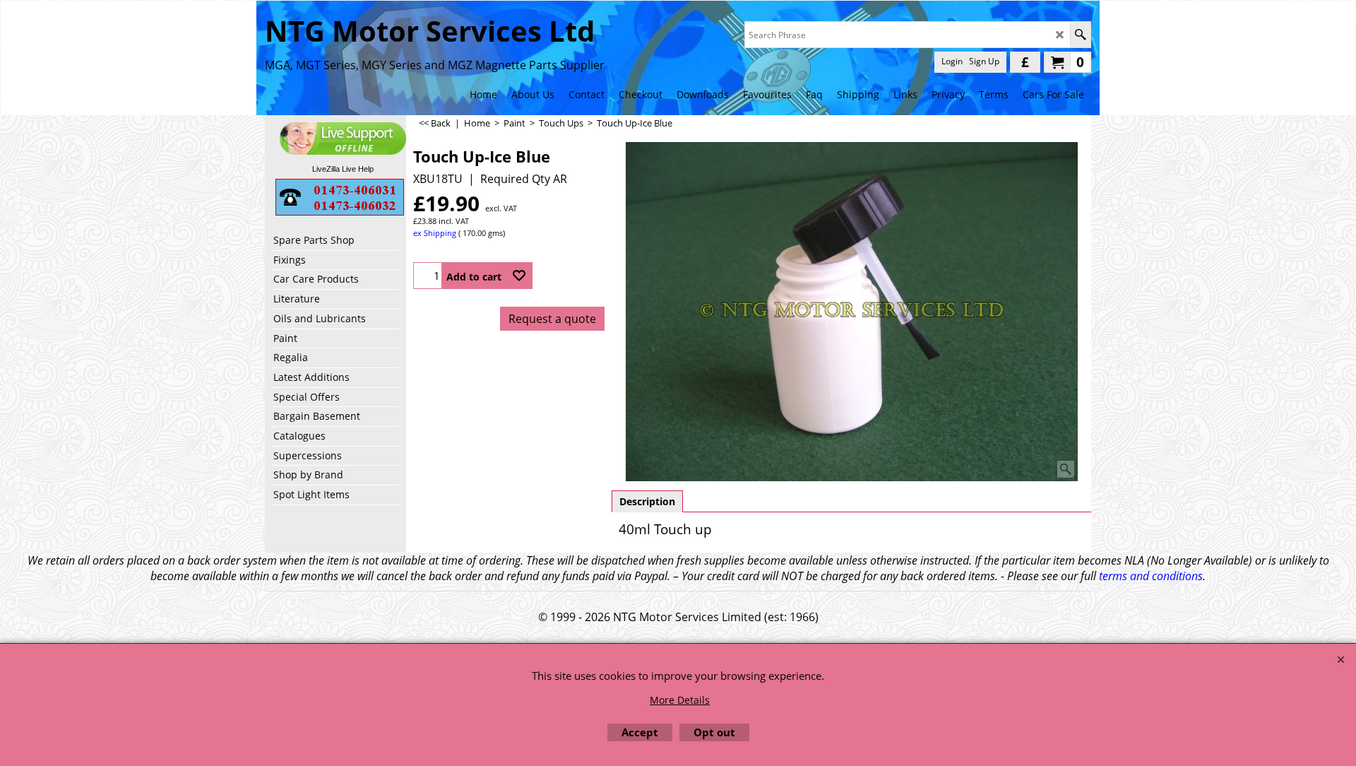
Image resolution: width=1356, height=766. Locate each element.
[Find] (1080, 34)
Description (647, 501)
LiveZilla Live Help (343, 169)
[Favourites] (519, 275)
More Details (680, 700)
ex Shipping (434, 233)
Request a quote (552, 318)
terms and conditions (1151, 576)
